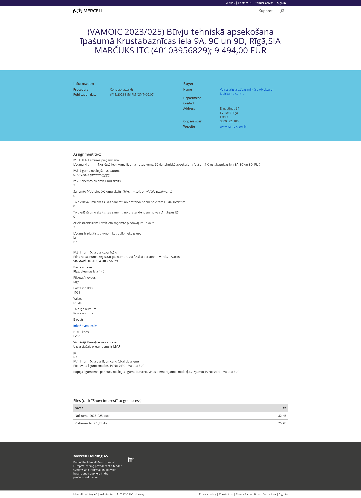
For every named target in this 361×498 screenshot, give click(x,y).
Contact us (245, 3)
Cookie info (226, 494)
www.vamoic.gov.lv (233, 126)
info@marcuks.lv (85, 326)
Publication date (84, 94)
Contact (188, 103)
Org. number (192, 121)
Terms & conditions (248, 494)
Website (189, 126)
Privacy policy (207, 494)
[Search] (282, 11)
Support (266, 10)
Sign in (281, 3)
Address (189, 108)
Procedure (80, 89)
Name (187, 89)
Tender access (264, 3)
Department (192, 98)
